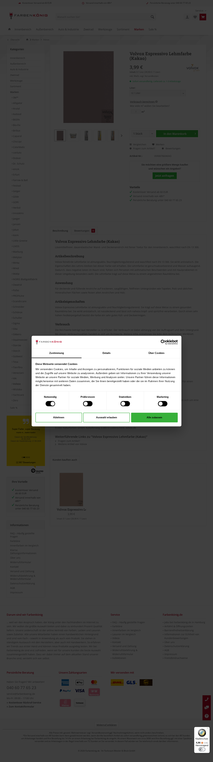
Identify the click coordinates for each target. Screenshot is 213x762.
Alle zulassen (154, 417)
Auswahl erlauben (106, 417)
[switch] (88, 403)
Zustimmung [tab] (56, 353)
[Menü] (208, 729)
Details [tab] (107, 353)
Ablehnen (58, 417)
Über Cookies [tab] (156, 353)
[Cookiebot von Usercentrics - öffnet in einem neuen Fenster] (163, 342)
